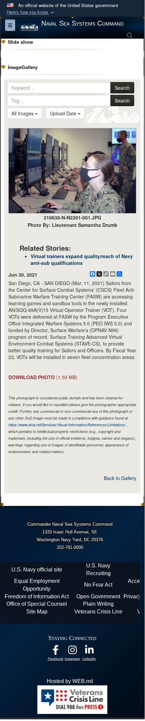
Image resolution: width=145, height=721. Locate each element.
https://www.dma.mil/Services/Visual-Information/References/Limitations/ (67, 424)
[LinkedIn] (89, 651)
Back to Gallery (120, 478)
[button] (31, 12)
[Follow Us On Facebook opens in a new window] (55, 651)
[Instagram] (72, 651)
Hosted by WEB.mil (70, 681)
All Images (23, 113)
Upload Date (64, 113)
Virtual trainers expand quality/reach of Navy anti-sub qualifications (82, 259)
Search (122, 87)
